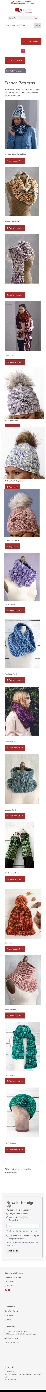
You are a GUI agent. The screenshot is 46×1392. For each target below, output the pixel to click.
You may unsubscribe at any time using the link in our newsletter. (22, 1244)
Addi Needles (9, 1315)
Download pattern (16, 160)
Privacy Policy (9, 1281)
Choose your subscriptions (18, 1210)
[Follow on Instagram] (23, 51)
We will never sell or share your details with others (21, 1231)
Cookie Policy (9, 1285)
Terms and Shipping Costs (13, 1277)
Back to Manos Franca (14, 70)
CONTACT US (14, 60)
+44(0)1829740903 (23, 1)
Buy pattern (13, 486)
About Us (8, 1319)
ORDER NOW (31, 41)
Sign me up (13, 1251)
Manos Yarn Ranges (11, 1310)
